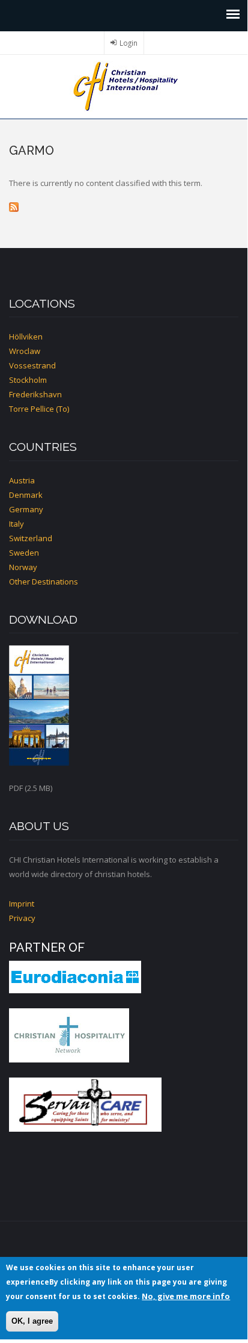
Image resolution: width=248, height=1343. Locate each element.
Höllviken (26, 336)
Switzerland (30, 538)
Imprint (21, 903)
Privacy (22, 918)
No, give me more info (186, 1296)
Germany (26, 509)
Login (128, 43)
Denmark (26, 494)
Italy (16, 523)
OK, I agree (32, 1321)
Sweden (24, 552)
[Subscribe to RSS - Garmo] (123, 207)
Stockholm (28, 379)
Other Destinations (43, 581)
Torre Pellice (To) (39, 408)
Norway (23, 567)
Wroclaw (24, 351)
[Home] (124, 85)
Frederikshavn (35, 394)
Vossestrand (32, 365)
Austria (22, 480)
